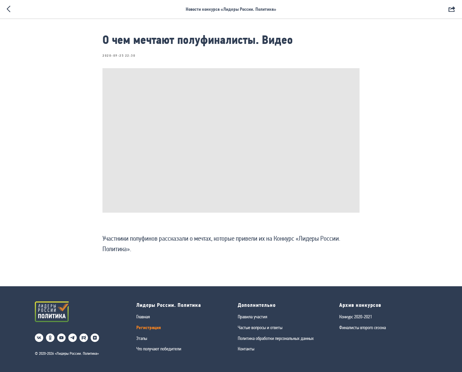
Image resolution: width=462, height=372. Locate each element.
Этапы (141, 338)
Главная (143, 316)
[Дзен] (95, 338)
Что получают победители (158, 348)
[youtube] (61, 338)
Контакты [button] (246, 348)
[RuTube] (83, 338)
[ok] (50, 338)
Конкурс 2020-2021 (355, 316)
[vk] (39, 338)
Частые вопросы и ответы (260, 327)
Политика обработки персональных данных (276, 338)
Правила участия (252, 316)
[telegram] (72, 338)
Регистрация (148, 327)
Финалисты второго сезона (362, 327)
